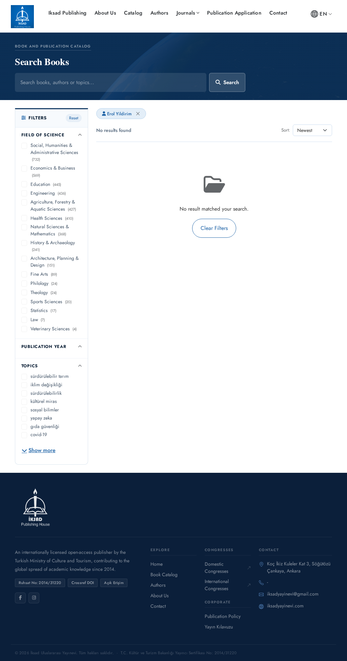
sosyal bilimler (44, 409)
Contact (278, 13)
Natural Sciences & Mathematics (49, 230)
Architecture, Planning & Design (54, 262)
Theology (43, 292)
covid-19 (38, 434)
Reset (73, 118)
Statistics (43, 310)
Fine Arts (43, 274)
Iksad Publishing (67, 13)
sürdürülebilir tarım (49, 376)
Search (231, 82)
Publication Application (234, 13)
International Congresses (217, 585)
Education (45, 184)
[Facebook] (20, 597)
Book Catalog (164, 574)
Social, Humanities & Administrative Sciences (54, 152)
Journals (186, 13)
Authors (159, 13)
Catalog (133, 13)
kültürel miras (43, 401)
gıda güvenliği (44, 426)
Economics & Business (52, 171)
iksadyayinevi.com (285, 605)
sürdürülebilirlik (46, 393)
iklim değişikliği (46, 384)
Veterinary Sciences (53, 328)
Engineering (48, 193)
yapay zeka (41, 417)
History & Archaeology (52, 246)
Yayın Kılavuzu (219, 626)
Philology (43, 283)
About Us (105, 13)
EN (323, 14)
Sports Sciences (51, 301)
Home (156, 564)
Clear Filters (214, 228)
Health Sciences (51, 218)
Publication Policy (223, 616)
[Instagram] (33, 597)
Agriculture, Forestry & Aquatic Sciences (53, 205)
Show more (42, 450)
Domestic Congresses (216, 568)
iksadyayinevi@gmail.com (293, 593)
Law (37, 319)
